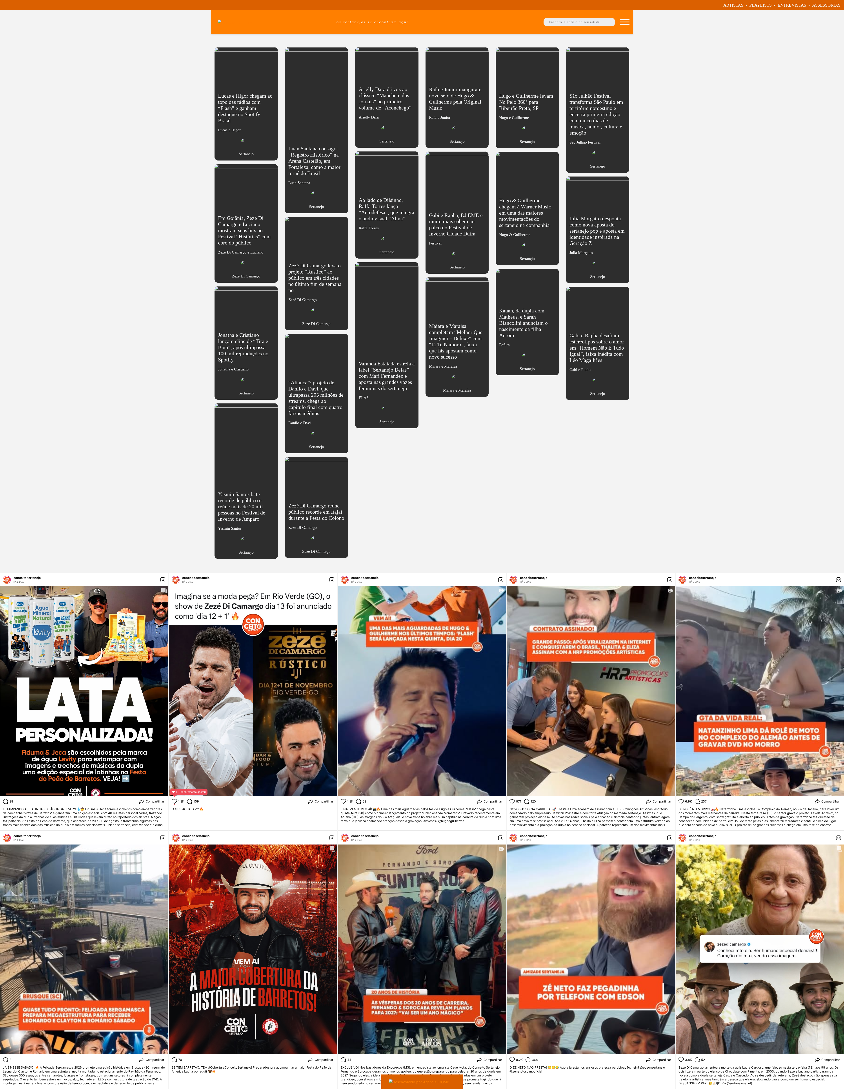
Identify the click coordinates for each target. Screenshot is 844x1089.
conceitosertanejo (27, 578)
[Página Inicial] (272, 22)
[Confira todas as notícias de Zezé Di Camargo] (246, 266)
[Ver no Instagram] (163, 579)
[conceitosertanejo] (7, 580)
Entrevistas (792, 5)
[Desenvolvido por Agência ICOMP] (422, 1082)
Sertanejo (246, 154)
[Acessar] (246, 105)
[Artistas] (624, 22)
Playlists (760, 5)
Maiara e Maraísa (457, 390)
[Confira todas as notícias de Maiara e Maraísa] (457, 380)
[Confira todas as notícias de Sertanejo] (246, 144)
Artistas (733, 5)
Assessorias (826, 5)
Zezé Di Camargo (246, 276)
